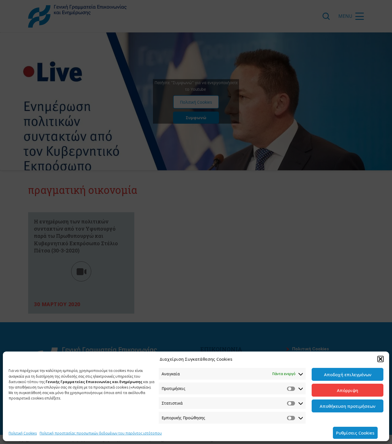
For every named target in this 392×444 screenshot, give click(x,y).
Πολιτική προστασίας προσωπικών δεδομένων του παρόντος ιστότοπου (101, 433)
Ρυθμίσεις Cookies (355, 433)
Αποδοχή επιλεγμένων (347, 374)
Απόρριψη (347, 390)
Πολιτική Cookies (23, 433)
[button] (380, 359)
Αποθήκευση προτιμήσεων (347, 406)
